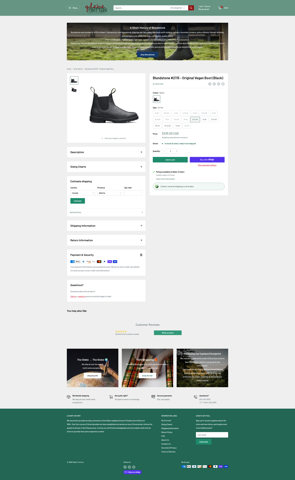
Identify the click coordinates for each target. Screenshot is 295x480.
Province (101, 187)
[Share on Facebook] (209, 84)
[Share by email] (223, 84)
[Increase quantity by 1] (176, 151)
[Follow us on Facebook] (125, 467)
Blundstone (158, 84)
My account (204, 9)
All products (78, 69)
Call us (73, 296)
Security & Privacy (169, 448)
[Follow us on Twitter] (129, 467)
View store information (165, 179)
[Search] (191, 7)
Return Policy (166, 432)
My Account (166, 420)
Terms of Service (168, 451)
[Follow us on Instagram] (133, 467)
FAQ (163, 436)
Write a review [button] (168, 333)
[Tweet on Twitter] (218, 84)
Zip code (128, 187)
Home (69, 69)
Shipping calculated (170, 137)
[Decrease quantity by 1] (164, 151)
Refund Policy (75, 212)
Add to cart (170, 159)
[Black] (156, 99)
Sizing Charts (166, 424)
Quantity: (157, 151)
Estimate (77, 201)
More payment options (207, 165)
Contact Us (166, 444)
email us (81, 296)
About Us (165, 440)
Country (73, 187)
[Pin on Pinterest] (214, 84)
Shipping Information (170, 428)
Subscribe (203, 442)
